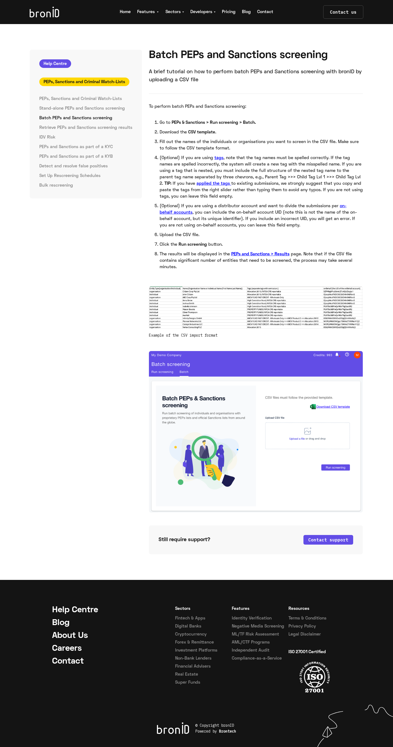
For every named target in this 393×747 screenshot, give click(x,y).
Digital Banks (188, 626)
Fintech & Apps (190, 618)
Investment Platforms (196, 650)
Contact (265, 12)
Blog (246, 12)
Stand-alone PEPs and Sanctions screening (82, 108)
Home (125, 12)
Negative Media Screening (258, 626)
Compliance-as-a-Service (257, 658)
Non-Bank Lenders (193, 658)
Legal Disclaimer (304, 634)
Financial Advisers (193, 666)
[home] (62, 12)
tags (219, 158)
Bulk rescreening (56, 185)
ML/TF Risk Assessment (255, 634)
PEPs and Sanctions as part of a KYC (76, 147)
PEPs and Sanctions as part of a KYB (76, 157)
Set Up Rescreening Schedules (70, 176)
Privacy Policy (302, 626)
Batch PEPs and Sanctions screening (75, 118)
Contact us (343, 12)
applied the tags (213, 184)
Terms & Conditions (307, 618)
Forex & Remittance (194, 642)
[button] (148, 12)
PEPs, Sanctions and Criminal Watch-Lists (80, 99)
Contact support (328, 539)
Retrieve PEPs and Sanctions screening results (85, 128)
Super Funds (187, 682)
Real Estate (186, 674)
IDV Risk (47, 137)
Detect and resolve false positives (73, 166)
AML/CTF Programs (251, 642)
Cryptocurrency (191, 634)
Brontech (227, 731)
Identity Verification (252, 618)
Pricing (229, 12)
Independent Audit (250, 650)
